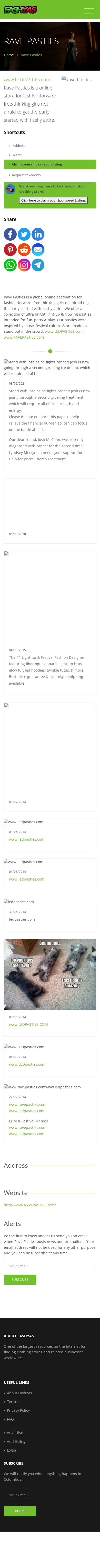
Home (9, 54)
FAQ (10, 1419)
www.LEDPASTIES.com (27, 79)
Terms (12, 1401)
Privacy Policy (18, 1410)
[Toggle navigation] (89, 11)
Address (18, 145)
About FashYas (19, 1392)
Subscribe (20, 1279)
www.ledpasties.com (26, 839)
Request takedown (26, 175)
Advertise (15, 1432)
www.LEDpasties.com (27, 1064)
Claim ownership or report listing (37, 164)
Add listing (16, 1441)
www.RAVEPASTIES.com (24, 337)
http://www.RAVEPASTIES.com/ (30, 1204)
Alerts (17, 155)
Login (11, 1450)
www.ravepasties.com (27, 1104)
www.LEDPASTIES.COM (28, 1024)
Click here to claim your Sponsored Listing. (53, 200)
